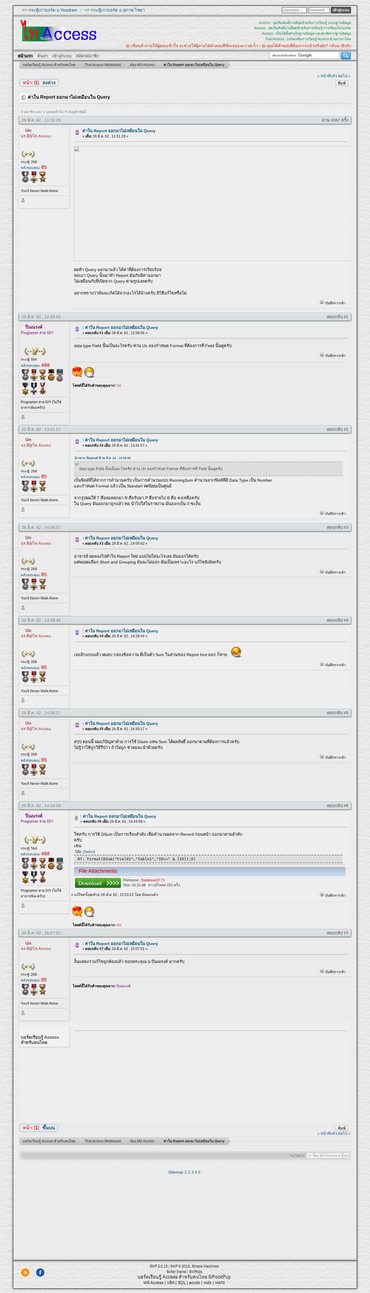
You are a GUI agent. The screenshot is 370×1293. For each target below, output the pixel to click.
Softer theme (176, 1271)
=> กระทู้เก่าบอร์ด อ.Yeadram (49, 10)
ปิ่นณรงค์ (33, 327)
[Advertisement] (208, 1075)
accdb (194, 1282)
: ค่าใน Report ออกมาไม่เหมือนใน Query (120, 327)
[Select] (89, 852)
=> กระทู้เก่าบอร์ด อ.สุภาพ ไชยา (114, 10)
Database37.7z (153, 880)
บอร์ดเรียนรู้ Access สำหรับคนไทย (172, 1276)
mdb (208, 1282)
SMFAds (195, 1271)
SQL (182, 1282)
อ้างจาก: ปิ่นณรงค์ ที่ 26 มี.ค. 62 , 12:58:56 (103, 458)
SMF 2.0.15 (159, 1266)
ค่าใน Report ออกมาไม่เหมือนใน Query (119, 130)
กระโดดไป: (297, 1155)
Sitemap (175, 1172)
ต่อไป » (344, 76)
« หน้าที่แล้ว (327, 76)
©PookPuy (219, 1276)
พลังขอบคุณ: (34, 168)
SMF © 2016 (180, 1266)
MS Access (153, 1282)
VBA (170, 1282)
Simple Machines (205, 1266)
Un (28, 130)
